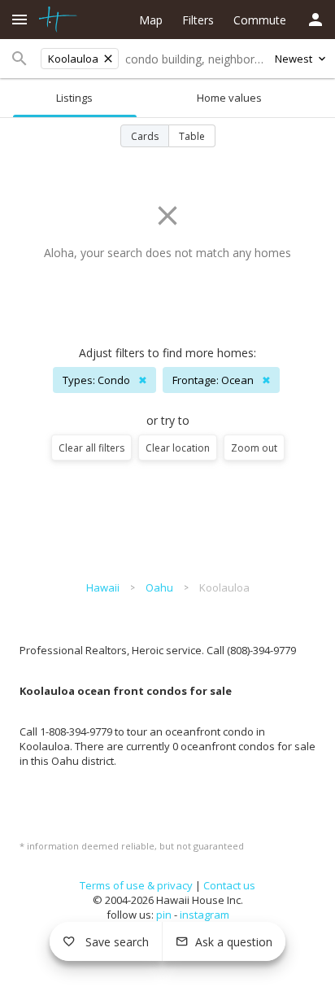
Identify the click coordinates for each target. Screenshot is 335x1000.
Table (192, 136)
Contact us (229, 885)
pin (164, 914)
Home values (229, 97)
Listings (74, 97)
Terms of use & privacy (136, 885)
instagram (204, 914)
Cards (145, 136)
